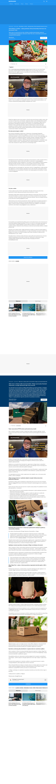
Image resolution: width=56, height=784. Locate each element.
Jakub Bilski (29, 312)
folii (31, 656)
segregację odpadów (22, 537)
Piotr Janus (15, 312)
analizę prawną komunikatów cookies (21, 69)
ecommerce (44, 399)
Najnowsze (17, 3)
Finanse (31, 3)
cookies (17, 261)
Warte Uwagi (37, 301)
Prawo (22, 3)
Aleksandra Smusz (12, 399)
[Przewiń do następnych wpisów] (46, 309)
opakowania (12, 609)
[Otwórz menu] (46, 1)
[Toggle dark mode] (44, 1)
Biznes (26, 3)
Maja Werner (11, 37)
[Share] (45, 64)
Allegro (14, 483)
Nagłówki (11, 67)
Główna (11, 3)
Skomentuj (16, 425)
